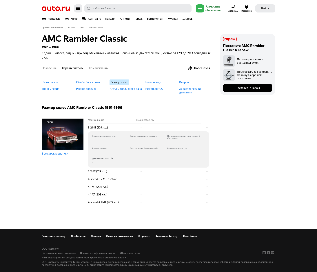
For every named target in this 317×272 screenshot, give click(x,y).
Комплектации (98, 68)
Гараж (138, 18)
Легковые (54, 18)
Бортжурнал (155, 18)
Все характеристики (55, 153)
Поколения (49, 68)
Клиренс (184, 82)
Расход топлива (86, 88)
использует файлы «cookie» (75, 262)
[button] (148, 127)
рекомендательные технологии (108, 257)
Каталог (110, 18)
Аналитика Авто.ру (167, 236)
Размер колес (119, 82)
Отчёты (125, 18)
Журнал (173, 18)
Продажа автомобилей (52, 27)
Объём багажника (88, 82)
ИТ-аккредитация (130, 253)
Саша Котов (190, 236)
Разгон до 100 (154, 88)
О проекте (144, 236)
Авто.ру (56, 8)
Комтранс (94, 18)
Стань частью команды (119, 236)
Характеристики (72, 68)
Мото (74, 18)
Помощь (96, 236)
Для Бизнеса (78, 236)
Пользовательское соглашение (59, 253)
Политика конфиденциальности (98, 253)
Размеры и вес (51, 82)
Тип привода (153, 82)
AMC (82, 27)
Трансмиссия (50, 88)
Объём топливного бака (126, 88)
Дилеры (188, 18)
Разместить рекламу (53, 236)
